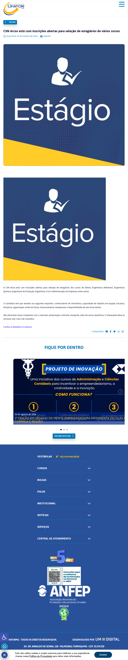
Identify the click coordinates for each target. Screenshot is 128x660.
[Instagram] (122, 332)
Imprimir (47, 36)
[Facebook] (110, 332)
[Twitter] (114, 332)
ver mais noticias (62, 436)
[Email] (106, 332)
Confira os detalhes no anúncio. (17, 327)
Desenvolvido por (83, 640)
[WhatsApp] (118, 332)
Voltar (11, 22)
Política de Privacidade (40, 656)
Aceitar (103, 654)
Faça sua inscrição (69, 457)
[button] (4, 637)
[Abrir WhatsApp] (120, 651)
